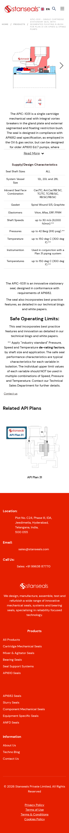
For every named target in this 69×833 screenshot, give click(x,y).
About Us (9, 745)
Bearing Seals (12, 660)
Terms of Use (34, 810)
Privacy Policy (34, 805)
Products (19, 24)
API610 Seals (12, 673)
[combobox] (44, 9)
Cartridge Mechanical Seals (22, 646)
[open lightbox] (34, 66)
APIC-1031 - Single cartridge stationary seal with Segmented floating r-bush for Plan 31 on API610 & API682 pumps (48, 24)
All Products (11, 640)
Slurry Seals (11, 702)
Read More (32, 153)
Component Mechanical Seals (24, 709)
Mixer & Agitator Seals (18, 653)
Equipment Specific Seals (21, 716)
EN (46, 9)
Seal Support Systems (18, 666)
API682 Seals (12, 696)
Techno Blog (11, 752)
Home (5, 24)
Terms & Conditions (34, 814)
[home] (15, 9)
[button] (63, 9)
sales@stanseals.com (33, 549)
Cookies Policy (34, 819)
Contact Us (11, 759)
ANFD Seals (11, 722)
